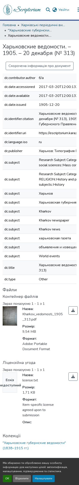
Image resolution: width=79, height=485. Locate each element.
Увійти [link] (63, 9)
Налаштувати (43, 478)
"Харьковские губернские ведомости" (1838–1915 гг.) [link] (30, 30)
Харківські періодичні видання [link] (43, 25)
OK (7, 478)
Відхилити (22, 478)
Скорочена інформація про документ (40, 65)
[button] (22, 9)
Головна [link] (9, 25)
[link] (73, 310)
